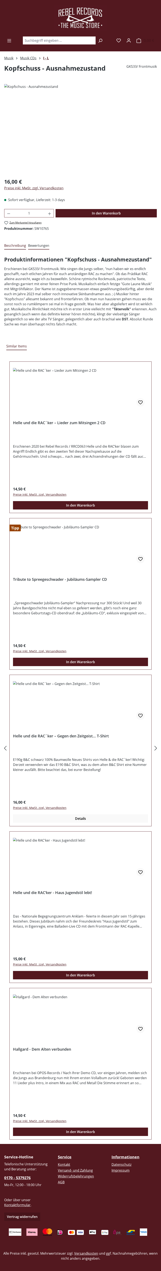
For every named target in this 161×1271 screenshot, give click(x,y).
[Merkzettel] (119, 40)
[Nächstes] (156, 748)
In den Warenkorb (106, 213)
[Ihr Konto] (129, 40)
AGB (61, 1182)
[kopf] (80, 129)
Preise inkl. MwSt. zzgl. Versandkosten (34, 188)
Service (64, 1156)
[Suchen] (100, 40)
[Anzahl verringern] (8, 213)
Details (80, 818)
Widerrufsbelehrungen (76, 1176)
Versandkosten (86, 1253)
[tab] (15, 246)
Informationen (125, 1156)
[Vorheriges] (5, 748)
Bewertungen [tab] (38, 245)
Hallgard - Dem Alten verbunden (42, 1049)
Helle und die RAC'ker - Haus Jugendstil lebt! (52, 892)
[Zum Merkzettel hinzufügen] (140, 402)
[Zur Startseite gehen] (80, 18)
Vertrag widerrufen (22, 1216)
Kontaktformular (17, 1205)
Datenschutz (121, 1164)
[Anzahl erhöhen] (49, 213)
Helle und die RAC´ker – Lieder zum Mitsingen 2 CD (59, 422)
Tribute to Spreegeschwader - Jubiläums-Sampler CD (60, 579)
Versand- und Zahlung (75, 1170)
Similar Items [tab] (16, 346)
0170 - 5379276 (17, 1177)
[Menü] (9, 40)
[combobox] (59, 40)
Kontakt (64, 1164)
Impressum (121, 1170)
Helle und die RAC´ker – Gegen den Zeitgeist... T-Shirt (61, 736)
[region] (80, 129)
